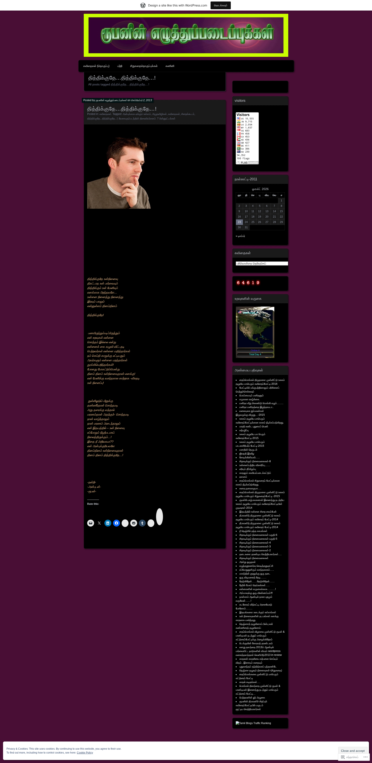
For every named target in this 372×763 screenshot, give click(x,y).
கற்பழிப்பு (244, 430)
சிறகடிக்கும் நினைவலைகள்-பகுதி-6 (258, 534)
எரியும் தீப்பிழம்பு (247, 469)
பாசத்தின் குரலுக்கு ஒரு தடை (254, 573)
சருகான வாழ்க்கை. (249, 399)
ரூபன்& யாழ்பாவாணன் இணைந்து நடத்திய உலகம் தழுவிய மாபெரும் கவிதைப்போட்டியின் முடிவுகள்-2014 (260, 504)
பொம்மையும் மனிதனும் (251, 395)
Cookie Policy (85, 752)
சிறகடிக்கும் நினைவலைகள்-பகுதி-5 (258, 538)
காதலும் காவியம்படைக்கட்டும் (255, 472)
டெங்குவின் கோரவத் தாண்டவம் (256, 643)
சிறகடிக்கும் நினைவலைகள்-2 (255, 550)
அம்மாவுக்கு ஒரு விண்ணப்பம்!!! (256, 593)
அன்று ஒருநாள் (247, 562)
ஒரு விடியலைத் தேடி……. (252, 577)
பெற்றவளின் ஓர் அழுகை (252, 697)
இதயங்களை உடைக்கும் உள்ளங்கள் (257, 612)
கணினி (170, 66)
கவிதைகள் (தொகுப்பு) (96, 66)
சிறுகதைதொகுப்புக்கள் (144, 66)
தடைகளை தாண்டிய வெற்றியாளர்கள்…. (260, 554)
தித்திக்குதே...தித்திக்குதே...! (102, 118)
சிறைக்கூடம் (187, 114)
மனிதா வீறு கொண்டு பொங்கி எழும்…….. (261, 403)
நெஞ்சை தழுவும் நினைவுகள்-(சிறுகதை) (260, 670)
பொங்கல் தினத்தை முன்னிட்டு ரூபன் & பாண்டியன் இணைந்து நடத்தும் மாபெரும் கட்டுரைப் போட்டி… (258, 689)
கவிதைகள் (105, 114)
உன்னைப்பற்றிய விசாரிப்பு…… (254, 465)
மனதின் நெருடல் (248, 449)
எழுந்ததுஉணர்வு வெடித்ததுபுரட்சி (256, 565)
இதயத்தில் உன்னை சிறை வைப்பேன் (258, 511)
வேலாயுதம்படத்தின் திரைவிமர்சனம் (137, 118)
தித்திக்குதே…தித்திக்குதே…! (122, 109)
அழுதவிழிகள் (159, 114)
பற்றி (119, 66)
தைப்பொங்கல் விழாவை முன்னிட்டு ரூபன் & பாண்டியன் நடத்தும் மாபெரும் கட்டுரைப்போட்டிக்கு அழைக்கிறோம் (260, 635)
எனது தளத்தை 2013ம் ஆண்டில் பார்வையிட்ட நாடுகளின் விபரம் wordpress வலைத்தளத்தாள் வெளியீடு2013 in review (259, 651)
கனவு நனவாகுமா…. (250, 488)
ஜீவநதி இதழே (246, 453)
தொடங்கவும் (220, 5)
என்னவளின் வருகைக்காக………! (257, 589)
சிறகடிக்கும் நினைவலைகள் (253, 558)
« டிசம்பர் (240, 236)
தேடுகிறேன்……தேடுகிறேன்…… (257, 581)
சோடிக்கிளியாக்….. (249, 457)
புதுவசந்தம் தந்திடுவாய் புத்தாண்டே (258, 666)
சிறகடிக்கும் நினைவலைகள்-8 (255, 461)
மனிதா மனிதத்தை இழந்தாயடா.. (256, 407)
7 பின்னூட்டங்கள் (166, 118)
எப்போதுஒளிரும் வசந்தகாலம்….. (256, 569)
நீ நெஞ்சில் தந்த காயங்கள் (253, 531)
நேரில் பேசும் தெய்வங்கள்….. (254, 585)
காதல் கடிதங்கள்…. (249, 682)
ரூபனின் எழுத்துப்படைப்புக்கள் (111, 100)
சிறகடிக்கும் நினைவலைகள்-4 (255, 542)
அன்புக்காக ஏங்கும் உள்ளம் (137, 114)
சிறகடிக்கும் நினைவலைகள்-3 (255, 546)
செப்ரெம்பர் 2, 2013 (141, 100)
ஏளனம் (243, 476)
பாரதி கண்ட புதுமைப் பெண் (253, 426)
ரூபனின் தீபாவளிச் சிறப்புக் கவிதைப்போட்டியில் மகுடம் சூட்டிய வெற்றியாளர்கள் (251, 705)
